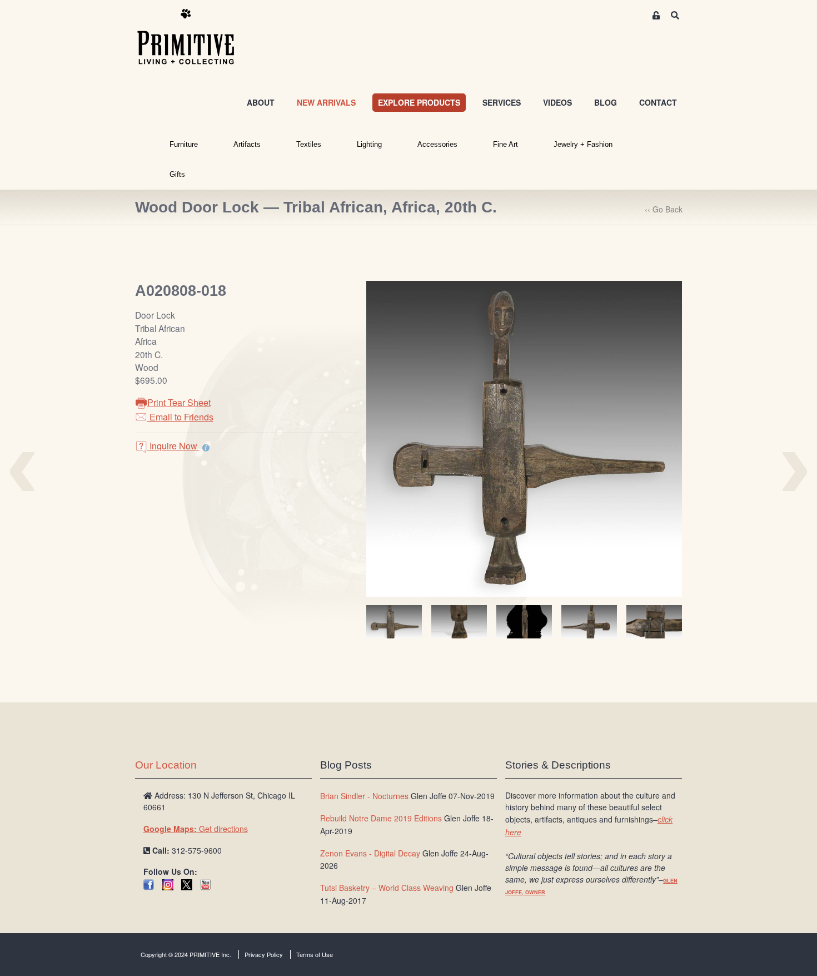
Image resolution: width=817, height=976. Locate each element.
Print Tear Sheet (179, 402)
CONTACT (658, 102)
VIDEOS (557, 102)
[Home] (194, 37)
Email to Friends (180, 416)
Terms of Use (314, 954)
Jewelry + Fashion (583, 144)
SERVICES (501, 102)
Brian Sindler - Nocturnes (364, 795)
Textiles (308, 144)
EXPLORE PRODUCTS (419, 102)
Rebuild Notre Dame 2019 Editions (381, 818)
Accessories (437, 144)
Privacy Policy (264, 954)
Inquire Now (173, 445)
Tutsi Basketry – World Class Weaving (387, 887)
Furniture (184, 144)
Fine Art (505, 144)
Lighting (369, 144)
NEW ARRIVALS (326, 102)
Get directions (195, 828)
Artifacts (247, 144)
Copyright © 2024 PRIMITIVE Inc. (186, 954)
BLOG (605, 102)
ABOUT (261, 102)
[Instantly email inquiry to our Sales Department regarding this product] (206, 447)
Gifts (177, 174)
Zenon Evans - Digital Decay (370, 853)
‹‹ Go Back (664, 209)
